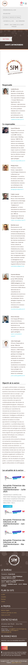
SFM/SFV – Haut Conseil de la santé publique (14, 25)
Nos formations (20, 21)
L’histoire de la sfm (8, 21)
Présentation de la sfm (9, 10)
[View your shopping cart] (21, 2)
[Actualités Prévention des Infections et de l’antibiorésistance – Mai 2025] (14, 533)
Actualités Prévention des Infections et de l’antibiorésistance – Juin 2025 (14, 523)
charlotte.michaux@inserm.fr (18, 309)
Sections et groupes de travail (11, 17)
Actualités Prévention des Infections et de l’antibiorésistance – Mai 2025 (14, 543)
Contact (3, 601)
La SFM (3, 594)
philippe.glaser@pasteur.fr (17, 189)
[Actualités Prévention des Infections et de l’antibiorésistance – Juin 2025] (14, 512)
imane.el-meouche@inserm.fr (18, 160)
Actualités (3, 597)
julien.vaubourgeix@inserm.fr (18, 375)
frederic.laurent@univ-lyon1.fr (18, 220)
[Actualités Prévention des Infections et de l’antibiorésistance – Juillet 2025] (14, 478)
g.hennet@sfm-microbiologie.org (10, 631)
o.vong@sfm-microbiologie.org (17, 629)
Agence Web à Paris (16, 662)
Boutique (3, 599)
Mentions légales (5, 610)
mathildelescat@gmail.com (17, 266)
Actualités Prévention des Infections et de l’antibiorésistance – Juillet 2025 (14, 489)
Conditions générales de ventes (9, 612)
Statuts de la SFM (5, 615)
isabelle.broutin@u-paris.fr (17, 119)
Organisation (6, 13)
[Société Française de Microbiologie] (4, 3)
